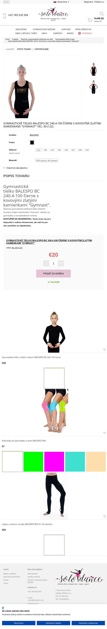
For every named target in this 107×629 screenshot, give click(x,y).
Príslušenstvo (83, 29)
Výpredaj (87, 33)
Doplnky (66, 29)
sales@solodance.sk (36, 600)
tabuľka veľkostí (14, 153)
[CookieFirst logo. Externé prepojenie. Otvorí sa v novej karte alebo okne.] (3, 608)
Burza (70, 33)
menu (6, 2)
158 (80, 150)
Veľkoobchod (32, 574)
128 (45, 150)
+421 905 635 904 (18, 15)
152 (73, 150)
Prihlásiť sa (99, 2)
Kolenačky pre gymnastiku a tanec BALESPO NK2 (24, 440)
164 (87, 150)
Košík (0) (99, 18)
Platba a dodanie (9, 574)
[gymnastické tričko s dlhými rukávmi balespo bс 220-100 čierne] (54, 329)
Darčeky (58, 33)
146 (66, 150)
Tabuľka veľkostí (33, 577)
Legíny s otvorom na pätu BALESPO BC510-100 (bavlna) (27, 524)
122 (38, 150)
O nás (5, 583)
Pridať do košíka (53, 273)
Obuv (45, 33)
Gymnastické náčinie (44, 29)
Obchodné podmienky (11, 577)
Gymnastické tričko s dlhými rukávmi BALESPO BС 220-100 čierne (31, 357)
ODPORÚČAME (42, 49)
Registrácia (88, 2)
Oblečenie (21, 29)
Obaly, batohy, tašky (26, 33)
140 (59, 150)
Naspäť (9, 49)
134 (52, 150)
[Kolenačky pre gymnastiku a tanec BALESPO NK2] (54, 412)
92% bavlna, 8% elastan (46, 160)
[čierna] (32, 142)
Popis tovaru (24, 49)
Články (6, 580)
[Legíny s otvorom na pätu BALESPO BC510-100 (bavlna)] (54, 495)
